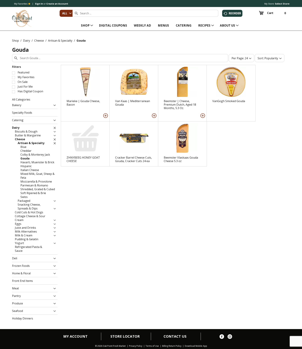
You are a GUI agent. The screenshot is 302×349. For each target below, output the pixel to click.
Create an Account (57, 3)
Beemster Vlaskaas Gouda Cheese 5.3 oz (181, 159)
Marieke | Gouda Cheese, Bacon (83, 102)
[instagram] (230, 337)
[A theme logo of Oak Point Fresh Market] (22, 16)
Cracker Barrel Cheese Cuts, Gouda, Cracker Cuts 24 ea (133, 159)
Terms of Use (152, 346)
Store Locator (125, 336)
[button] (53, 105)
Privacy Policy (135, 346)
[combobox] (66, 13)
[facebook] (222, 337)
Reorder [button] (235, 13)
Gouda (81, 40)
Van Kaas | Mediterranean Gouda (132, 102)
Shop (15, 40)
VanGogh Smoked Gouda (228, 101)
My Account (75, 336)
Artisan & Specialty (60, 40)
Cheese (39, 40)
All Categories (21, 99)
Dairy (26, 40)
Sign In (39, 3)
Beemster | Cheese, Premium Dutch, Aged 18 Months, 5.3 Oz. (180, 104)
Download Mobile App (196, 346)
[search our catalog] (76, 13)
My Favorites (21, 3)
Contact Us (175, 336)
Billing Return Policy (171, 346)
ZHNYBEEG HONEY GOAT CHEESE (83, 159)
